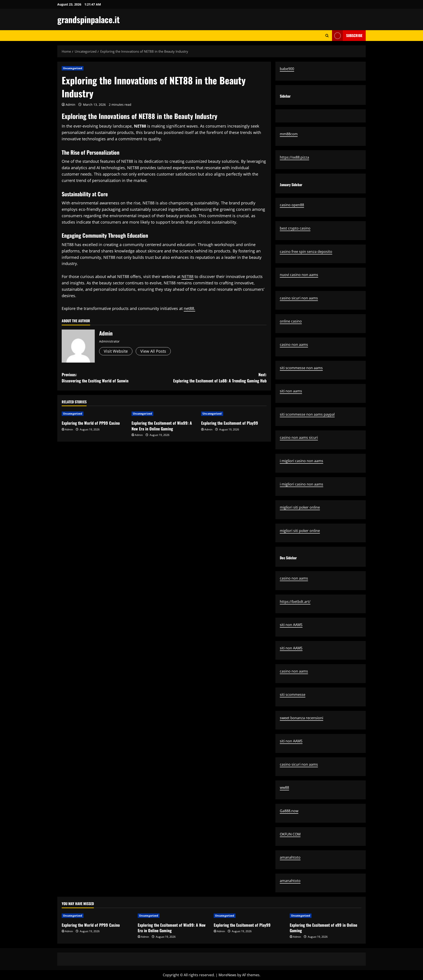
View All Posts (153, 351)
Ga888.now (289, 810)
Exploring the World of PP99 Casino (91, 423)
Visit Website (116, 351)
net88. (189, 308)
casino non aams (294, 344)
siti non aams (291, 391)
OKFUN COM (290, 834)
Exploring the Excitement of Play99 (229, 423)
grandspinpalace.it (88, 19)
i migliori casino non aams (301, 460)
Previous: (95, 378)
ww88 (284, 787)
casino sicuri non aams (299, 298)
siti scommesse (292, 694)
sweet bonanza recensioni (301, 717)
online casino (291, 321)
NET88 (187, 276)
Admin (70, 104)
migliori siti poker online (300, 507)
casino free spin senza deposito (306, 251)
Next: (220, 378)
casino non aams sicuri (299, 437)
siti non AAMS (291, 624)
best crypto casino (295, 228)
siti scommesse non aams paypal (307, 414)
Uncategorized (72, 68)
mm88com (289, 134)
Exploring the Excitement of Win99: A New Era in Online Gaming (162, 425)
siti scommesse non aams (301, 367)
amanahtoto (290, 857)
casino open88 (292, 204)
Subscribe (354, 35)
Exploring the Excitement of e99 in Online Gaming (323, 927)
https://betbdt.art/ (295, 601)
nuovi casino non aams (299, 274)
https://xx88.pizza (294, 157)
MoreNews (227, 975)
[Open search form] (327, 35)
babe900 (287, 68)
